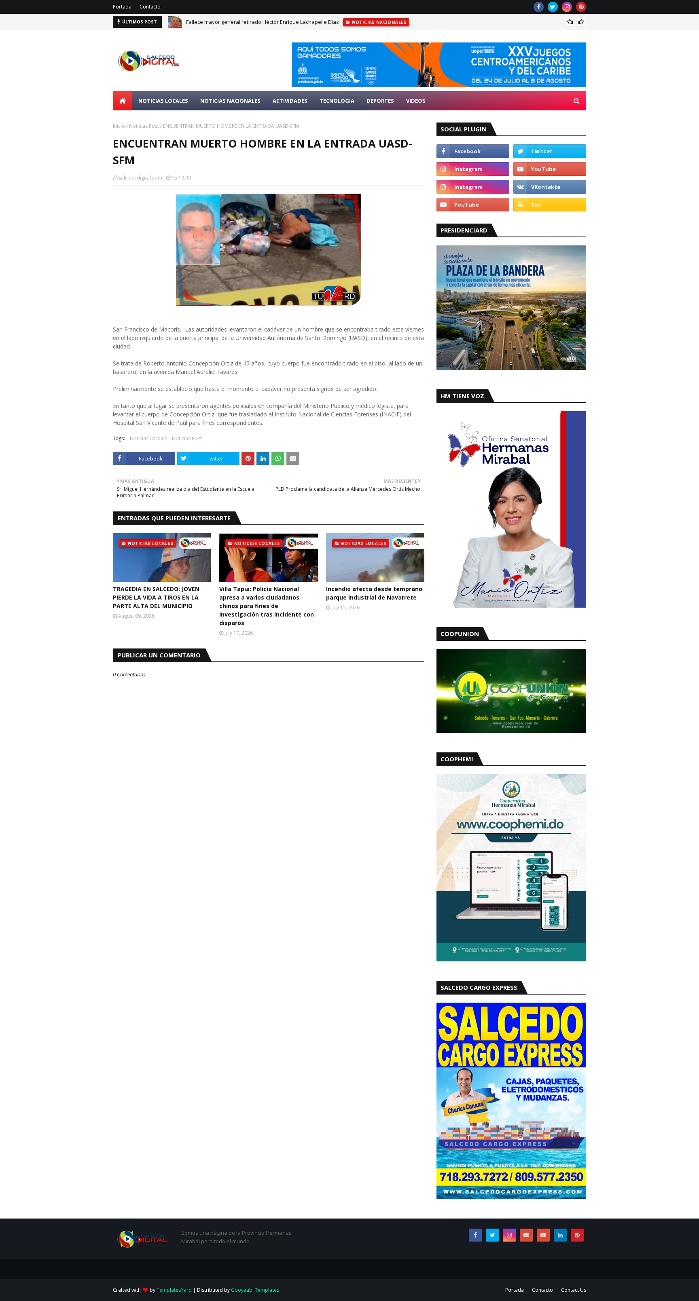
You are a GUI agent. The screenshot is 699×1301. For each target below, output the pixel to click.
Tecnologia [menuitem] (337, 100)
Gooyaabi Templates (255, 1289)
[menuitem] (122, 100)
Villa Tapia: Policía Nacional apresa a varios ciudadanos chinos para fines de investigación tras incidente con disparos (266, 606)
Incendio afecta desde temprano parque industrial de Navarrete (374, 593)
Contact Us (573, 1289)
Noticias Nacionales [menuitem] (230, 100)
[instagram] (567, 7)
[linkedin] (560, 1235)
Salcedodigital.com (140, 177)
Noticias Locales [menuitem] (163, 100)
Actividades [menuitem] (290, 100)
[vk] (549, 187)
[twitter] (553, 7)
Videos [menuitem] (416, 100)
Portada (122, 6)
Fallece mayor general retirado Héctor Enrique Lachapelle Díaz (262, 21)
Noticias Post (144, 125)
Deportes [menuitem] (380, 100)
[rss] (549, 204)
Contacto (150, 6)
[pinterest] (581, 7)
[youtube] (549, 169)
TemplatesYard (174, 1289)
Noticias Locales (148, 438)
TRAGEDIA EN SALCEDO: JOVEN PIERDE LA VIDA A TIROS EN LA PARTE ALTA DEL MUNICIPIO (156, 597)
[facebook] (539, 7)
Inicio (119, 125)
